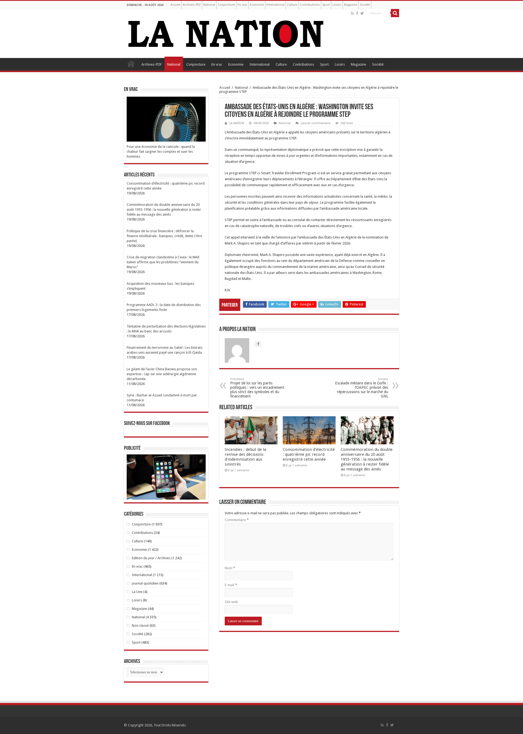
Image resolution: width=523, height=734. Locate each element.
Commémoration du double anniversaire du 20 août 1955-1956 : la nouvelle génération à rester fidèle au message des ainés (367, 459)
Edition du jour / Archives (151, 558)
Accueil (175, 5)
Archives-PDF (192, 5)
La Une (137, 592)
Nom (230, 568)
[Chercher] (395, 13)
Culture (292, 5)
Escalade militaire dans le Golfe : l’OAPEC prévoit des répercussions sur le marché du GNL (361, 387)
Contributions (310, 5)
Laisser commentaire (315, 123)
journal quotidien (145, 583)
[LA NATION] (226, 32)
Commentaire (237, 520)
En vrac (242, 5)
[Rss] (352, 13)
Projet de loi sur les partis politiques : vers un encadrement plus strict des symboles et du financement (257, 387)
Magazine (350, 5)
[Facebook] (357, 13)
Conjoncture (226, 5)
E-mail (231, 585)
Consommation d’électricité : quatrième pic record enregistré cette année (309, 454)
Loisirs (337, 5)
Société (365, 5)
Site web (231, 602)
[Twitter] (362, 13)
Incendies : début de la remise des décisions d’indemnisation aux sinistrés (245, 457)
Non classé (140, 625)
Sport (326, 5)
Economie (257, 5)
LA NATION (236, 123)
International (275, 5)
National (209, 5)
